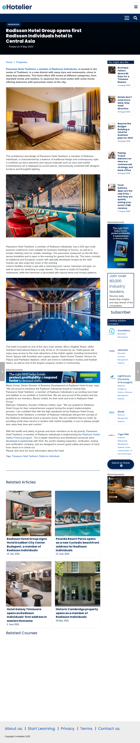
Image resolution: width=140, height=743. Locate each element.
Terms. (86, 728)
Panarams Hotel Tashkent (25, 456)
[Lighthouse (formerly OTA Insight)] (111, 376)
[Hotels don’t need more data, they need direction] (111, 99)
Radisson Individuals (49, 456)
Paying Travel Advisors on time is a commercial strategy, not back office (125, 161)
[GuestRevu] (111, 331)
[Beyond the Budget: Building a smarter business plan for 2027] (111, 125)
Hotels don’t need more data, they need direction (125, 103)
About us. (14, 728)
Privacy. (68, 728)
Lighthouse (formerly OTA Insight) (125, 379)
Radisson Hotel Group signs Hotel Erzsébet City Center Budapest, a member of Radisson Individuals (27, 544)
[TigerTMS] (111, 435)
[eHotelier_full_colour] (17, 6)
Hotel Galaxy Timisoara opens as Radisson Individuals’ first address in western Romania (27, 615)
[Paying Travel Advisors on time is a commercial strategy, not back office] (111, 155)
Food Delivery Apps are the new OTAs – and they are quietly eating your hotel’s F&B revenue (125, 196)
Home (9, 62)
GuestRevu (124, 330)
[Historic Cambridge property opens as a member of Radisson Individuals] (77, 584)
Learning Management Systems (123, 360)
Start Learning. (41, 728)
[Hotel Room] (120, 502)
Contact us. (109, 728)
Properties (21, 62)
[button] (135, 7)
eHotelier (123, 350)
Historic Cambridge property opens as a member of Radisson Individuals (77, 613)
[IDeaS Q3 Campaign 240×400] (120, 267)
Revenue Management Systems (125, 395)
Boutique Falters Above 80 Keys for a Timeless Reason (123, 75)
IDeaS (121, 411)
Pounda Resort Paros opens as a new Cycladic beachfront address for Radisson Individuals (77, 544)
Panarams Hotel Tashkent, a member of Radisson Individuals (41, 69)
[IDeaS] (111, 412)
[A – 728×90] (53, 382)
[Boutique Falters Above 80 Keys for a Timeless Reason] (111, 70)
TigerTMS (123, 434)
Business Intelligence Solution (122, 389)
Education (122, 353)
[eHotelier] (111, 351)
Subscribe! (121, 312)
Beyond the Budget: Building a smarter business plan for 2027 (125, 130)
